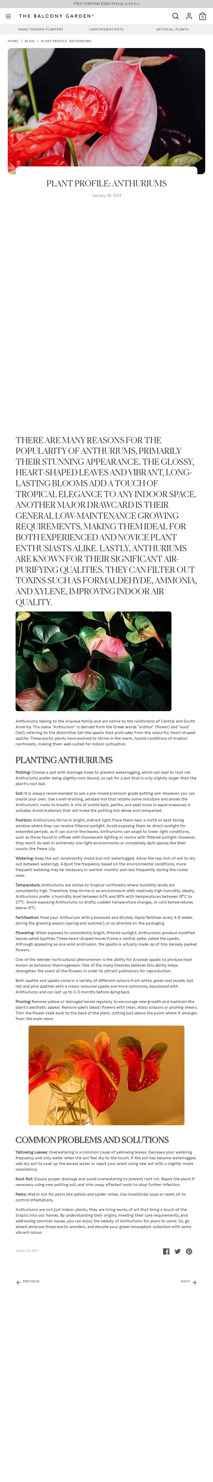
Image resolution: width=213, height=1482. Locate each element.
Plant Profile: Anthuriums (66, 41)
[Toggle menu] (8, 16)
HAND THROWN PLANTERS (40, 29)
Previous (31, 1281)
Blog (30, 41)
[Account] (189, 14)
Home (13, 41)
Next (186, 1281)
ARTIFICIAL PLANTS (172, 29)
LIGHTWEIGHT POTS (106, 29)
